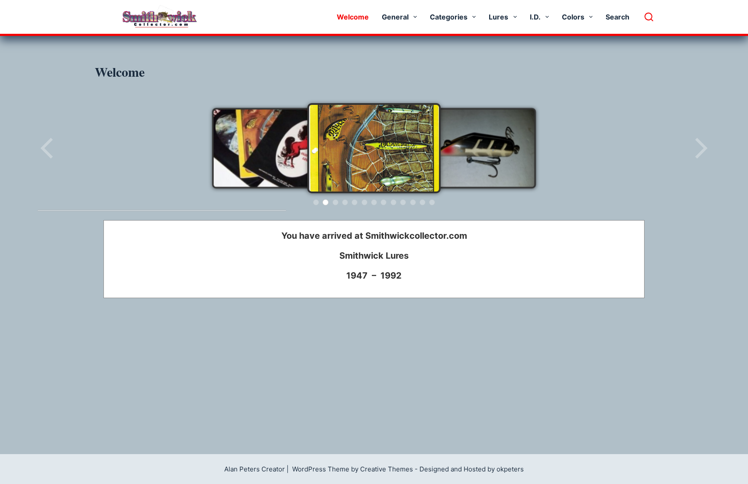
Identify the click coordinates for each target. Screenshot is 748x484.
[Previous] (47, 148)
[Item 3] (335, 202)
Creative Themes (386, 469)
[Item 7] (374, 202)
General (395, 17)
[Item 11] (413, 202)
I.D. (535, 17)
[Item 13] (432, 202)
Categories (449, 17)
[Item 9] (393, 202)
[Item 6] (364, 202)
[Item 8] (383, 202)
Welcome (353, 17)
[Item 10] (403, 202)
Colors (573, 17)
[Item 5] (354, 202)
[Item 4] (345, 202)
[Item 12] (422, 202)
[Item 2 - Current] (325, 202)
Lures (498, 17)
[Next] (700, 148)
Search (617, 17)
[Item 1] (316, 202)
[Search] (649, 17)
